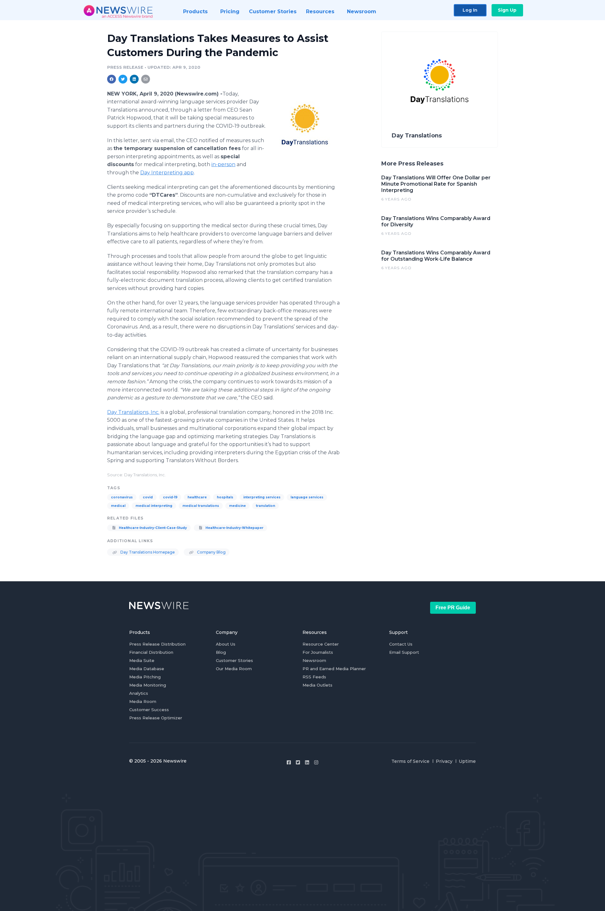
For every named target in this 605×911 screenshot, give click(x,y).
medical (118, 506)
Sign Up (507, 10)
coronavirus (122, 497)
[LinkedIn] (307, 762)
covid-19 (170, 497)
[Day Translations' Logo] (304, 127)
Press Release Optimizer (155, 717)
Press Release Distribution (157, 644)
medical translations (200, 506)
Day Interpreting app (167, 173)
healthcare (197, 497)
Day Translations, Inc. (133, 412)
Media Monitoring (147, 685)
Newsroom (314, 660)
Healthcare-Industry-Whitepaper (234, 528)
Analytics (138, 693)
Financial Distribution (151, 652)
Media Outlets (317, 685)
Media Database (146, 668)
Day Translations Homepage (147, 552)
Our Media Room (234, 668)
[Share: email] (145, 79)
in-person (223, 164)
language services (307, 497)
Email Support (404, 652)
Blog (221, 652)
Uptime (467, 761)
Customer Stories (234, 660)
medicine (237, 506)
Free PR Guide (452, 607)
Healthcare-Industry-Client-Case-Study (152, 528)
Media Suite (141, 660)
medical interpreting (153, 506)
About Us (225, 644)
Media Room (142, 701)
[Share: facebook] (111, 79)
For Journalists (317, 652)
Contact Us (400, 644)
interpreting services (261, 497)
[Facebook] (289, 762)
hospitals (225, 497)
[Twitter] (298, 762)
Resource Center (320, 644)
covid (148, 497)
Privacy (444, 761)
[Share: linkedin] (134, 79)
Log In (470, 10)
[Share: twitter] (123, 79)
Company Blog (211, 552)
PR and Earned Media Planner (334, 668)
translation (265, 506)
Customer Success (149, 709)
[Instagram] (316, 762)
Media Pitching (145, 676)
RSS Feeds (314, 676)
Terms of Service (410, 761)
